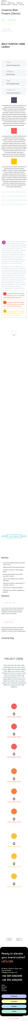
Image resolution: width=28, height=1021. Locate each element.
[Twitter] (10, 929)
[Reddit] (21, 929)
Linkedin (14, 1006)
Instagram (14, 1001)
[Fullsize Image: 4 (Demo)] (14, 438)
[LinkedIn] (18, 929)
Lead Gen (15, 4)
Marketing (19, 3)
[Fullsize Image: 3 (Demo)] (14, 463)
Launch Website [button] (14, 536)
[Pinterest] (12, 929)
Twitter (14, 1011)
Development (11, 3)
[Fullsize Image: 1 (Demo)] (14, 514)
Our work (22, 4)
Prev (9, 939)
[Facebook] (7, 929)
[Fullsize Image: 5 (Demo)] (14, 413)
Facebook (14, 996)
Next (18, 939)
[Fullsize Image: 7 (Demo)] (14, 362)
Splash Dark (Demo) (7, 31)
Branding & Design (5, 4)
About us (3, 3)
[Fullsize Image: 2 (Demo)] (14, 489)
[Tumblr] (15, 929)
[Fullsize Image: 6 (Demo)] (14, 388)
